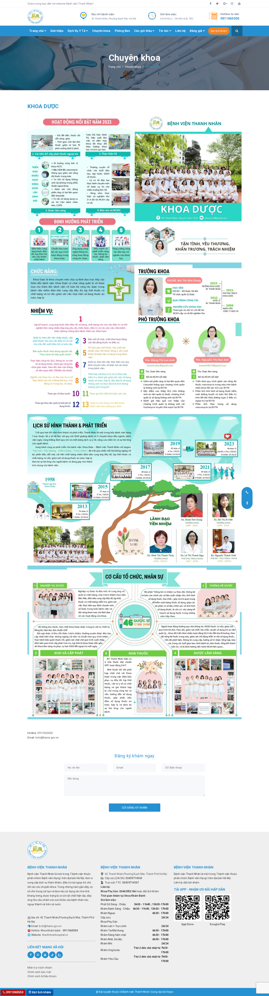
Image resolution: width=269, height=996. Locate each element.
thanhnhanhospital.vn (55, 934)
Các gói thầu (143, 31)
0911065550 (230, 18)
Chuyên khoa (101, 31)
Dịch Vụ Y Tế (77, 31)
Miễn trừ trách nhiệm (39, 967)
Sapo (170, 991)
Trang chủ (36, 31)
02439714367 (130, 882)
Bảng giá (196, 31)
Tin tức (164, 31)
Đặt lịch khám (219, 30)
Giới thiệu (56, 31)
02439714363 (134, 878)
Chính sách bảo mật (39, 972)
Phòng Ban (122, 31)
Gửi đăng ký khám (134, 807)
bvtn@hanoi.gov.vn (47, 737)
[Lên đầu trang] (248, 984)
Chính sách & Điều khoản (42, 976)
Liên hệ (180, 31)
